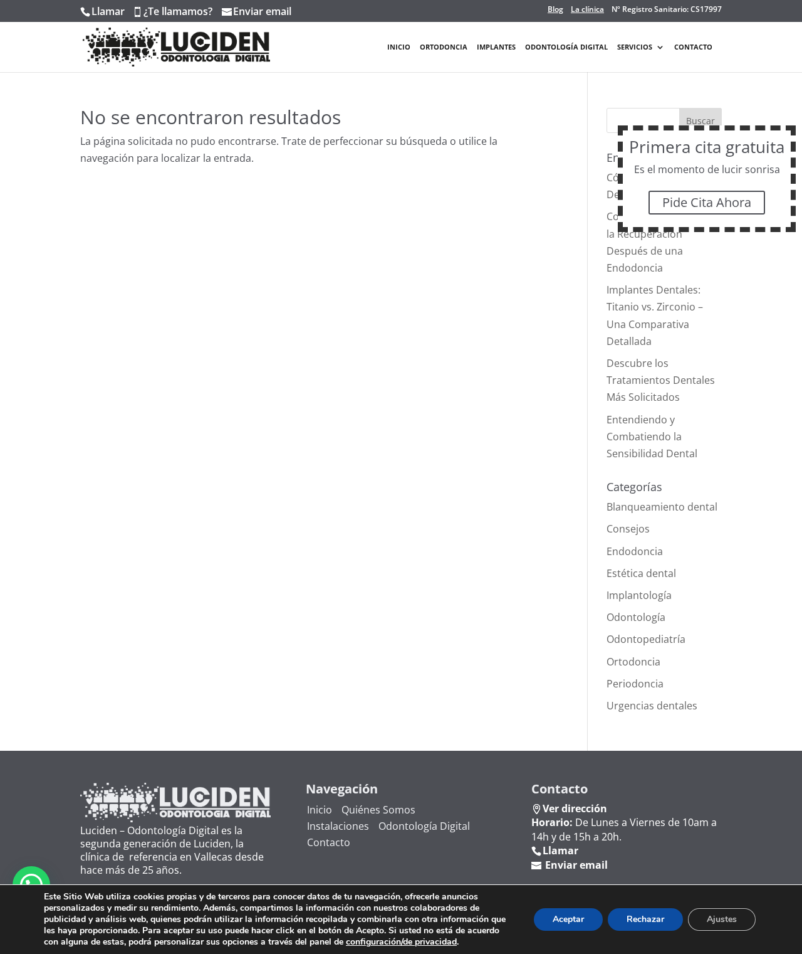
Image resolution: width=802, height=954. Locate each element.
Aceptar (568, 919)
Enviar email (262, 11)
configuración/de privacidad (401, 942)
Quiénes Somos (378, 810)
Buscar (700, 121)
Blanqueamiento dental (662, 507)
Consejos (628, 529)
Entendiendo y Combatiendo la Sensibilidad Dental (652, 436)
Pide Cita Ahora (706, 202)
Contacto (693, 47)
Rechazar (645, 919)
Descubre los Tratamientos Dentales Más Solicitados (661, 380)
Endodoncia (635, 551)
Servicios (634, 47)
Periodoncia (635, 684)
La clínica (587, 9)
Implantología (639, 595)
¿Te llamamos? (177, 11)
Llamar (108, 11)
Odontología (636, 617)
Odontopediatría (646, 639)
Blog (555, 9)
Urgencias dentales (652, 706)
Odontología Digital (566, 47)
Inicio (398, 47)
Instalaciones (338, 826)
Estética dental (641, 573)
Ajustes (722, 919)
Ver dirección (575, 808)
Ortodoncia (443, 47)
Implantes (496, 47)
